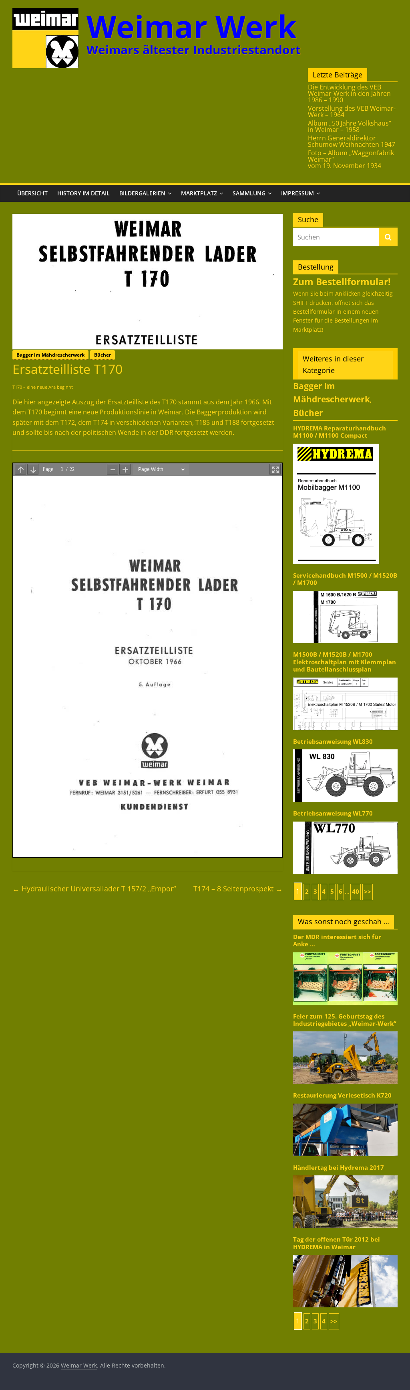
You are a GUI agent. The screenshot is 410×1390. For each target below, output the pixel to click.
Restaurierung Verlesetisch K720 (342, 1095)
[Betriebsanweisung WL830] (345, 749)
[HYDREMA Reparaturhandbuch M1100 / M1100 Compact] (336, 443)
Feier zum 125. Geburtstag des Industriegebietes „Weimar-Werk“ (344, 1020)
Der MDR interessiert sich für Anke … (337, 940)
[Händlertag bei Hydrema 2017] (345, 1175)
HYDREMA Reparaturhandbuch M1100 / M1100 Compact (339, 432)
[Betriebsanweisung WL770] (345, 821)
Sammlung (249, 193)
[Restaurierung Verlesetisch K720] (345, 1103)
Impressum (297, 193)
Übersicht (32, 193)
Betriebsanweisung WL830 (333, 741)
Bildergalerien (142, 193)
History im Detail (83, 193)
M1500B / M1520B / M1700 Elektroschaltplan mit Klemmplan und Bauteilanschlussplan (344, 662)
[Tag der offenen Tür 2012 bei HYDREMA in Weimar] (345, 1254)
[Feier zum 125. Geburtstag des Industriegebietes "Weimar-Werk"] (345, 1031)
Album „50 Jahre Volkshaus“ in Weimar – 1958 (349, 126)
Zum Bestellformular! (342, 281)
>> (367, 891)
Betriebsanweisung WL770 (333, 813)
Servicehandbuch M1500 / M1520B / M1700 (345, 579)
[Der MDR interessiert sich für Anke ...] (345, 952)
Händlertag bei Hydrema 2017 (338, 1167)
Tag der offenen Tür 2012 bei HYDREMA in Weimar (336, 1243)
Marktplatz (199, 193)
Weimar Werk (191, 26)
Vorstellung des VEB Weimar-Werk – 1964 (352, 111)
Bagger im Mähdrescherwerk (50, 354)
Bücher (102, 354)
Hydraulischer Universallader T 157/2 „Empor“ (94, 888)
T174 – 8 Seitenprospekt (238, 888)
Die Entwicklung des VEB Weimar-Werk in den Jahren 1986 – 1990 (349, 93)
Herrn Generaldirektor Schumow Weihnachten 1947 (351, 141)
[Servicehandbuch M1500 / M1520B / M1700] (345, 590)
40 (355, 891)
